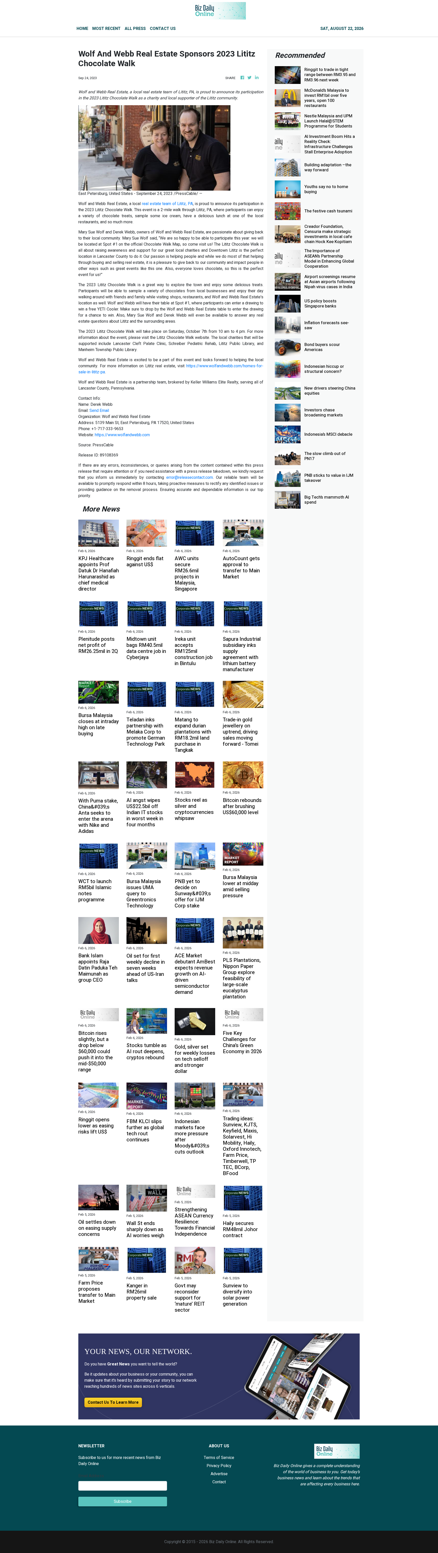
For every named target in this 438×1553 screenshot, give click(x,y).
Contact (219, 1482)
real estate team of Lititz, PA (167, 204)
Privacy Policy (219, 1466)
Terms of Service (219, 1458)
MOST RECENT (106, 29)
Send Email (99, 411)
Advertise (219, 1474)
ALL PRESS (135, 29)
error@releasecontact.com (189, 477)
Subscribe (123, 1502)
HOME (82, 29)
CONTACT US (163, 29)
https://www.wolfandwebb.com (122, 435)
